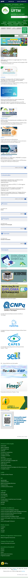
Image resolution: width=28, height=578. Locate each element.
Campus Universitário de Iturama (8, 543)
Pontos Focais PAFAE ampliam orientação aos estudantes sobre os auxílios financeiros (12, 188)
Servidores (3, 457)
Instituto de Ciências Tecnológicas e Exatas (10, 516)
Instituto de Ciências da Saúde (7, 514)
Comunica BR (11, 1)
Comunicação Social (17, 23)
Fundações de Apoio (5, 468)
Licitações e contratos (5, 455)
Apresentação (4, 480)
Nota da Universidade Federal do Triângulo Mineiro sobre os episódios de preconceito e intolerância (13, 193)
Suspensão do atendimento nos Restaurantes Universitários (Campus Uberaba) (12, 180)
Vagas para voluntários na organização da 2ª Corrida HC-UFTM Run (13, 60)
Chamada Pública (4, 500)
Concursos (3, 497)
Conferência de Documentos (7, 486)
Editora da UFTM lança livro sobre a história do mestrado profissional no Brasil (12, 100)
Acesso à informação (21, 1)
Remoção (3, 502)
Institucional (3, 445)
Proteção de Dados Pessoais (7, 474)
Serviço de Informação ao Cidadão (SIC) (9, 460)
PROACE (2, 549)
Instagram (3, 527)
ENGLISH (26, 20)
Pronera (2, 504)
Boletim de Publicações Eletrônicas (8, 483)
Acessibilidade (8, 4)
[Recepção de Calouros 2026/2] (14, 42)
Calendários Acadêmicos (3, 28)
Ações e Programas (5, 447)
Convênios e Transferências (6, 452)
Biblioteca (9, 23)
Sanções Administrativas (6, 465)
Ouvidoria (21, 25)
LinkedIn (3, 531)
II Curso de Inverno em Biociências (9, 139)
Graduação (3, 492)
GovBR (2, 1)
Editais (2, 552)
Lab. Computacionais (14, 28)
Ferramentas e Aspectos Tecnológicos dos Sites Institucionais (14, 467)
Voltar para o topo (22, 436)
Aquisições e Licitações (13, 25)
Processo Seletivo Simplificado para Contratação (11, 499)
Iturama (2, 550)
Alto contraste (15, 4)
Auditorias (3, 450)
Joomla (23, 571)
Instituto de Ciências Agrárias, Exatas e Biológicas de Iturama (13, 511)
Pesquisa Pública (4, 485)
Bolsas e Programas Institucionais (8, 537)
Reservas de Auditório (8, 28)
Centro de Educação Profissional (8, 521)
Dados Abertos (4, 463)
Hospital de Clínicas (12, 22)
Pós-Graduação (4, 494)
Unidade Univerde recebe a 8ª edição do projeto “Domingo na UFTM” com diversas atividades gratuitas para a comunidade (12, 80)
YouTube (3, 530)
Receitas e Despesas (5, 454)
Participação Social (5, 449)
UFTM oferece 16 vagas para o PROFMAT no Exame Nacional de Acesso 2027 (13, 158)
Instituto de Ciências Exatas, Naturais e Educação (11, 513)
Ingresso (4, 22)
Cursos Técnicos (4, 496)
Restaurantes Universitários (7, 554)
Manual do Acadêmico (19, 28)
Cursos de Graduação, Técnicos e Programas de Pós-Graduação (24, 30)
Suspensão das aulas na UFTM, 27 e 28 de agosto (13, 184)
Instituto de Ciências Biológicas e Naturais (10, 509)
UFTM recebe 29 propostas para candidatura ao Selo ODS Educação (14, 120)
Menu (21, 36)
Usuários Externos (5, 481)
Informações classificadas (6, 459)
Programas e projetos (5, 555)
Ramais (15, 569)
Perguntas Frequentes (5, 462)
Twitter (2, 528)
